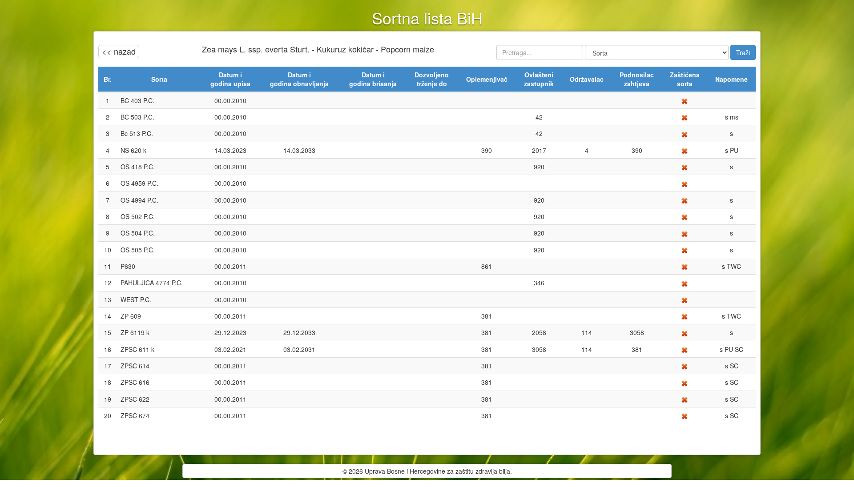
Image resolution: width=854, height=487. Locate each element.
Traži (743, 52)
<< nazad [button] (119, 51)
